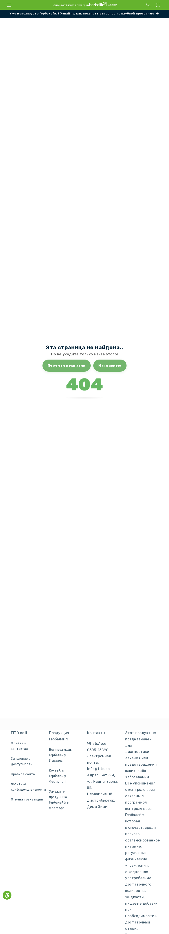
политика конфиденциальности (28, 786)
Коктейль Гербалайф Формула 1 (57, 776)
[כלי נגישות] (7, 895)
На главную (109, 365)
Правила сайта (23, 774)
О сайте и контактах (19, 746)
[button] (9, 5)
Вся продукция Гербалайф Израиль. (61, 755)
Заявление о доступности (22, 761)
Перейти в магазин (67, 365)
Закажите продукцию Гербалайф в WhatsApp (59, 800)
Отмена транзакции (27, 799)
